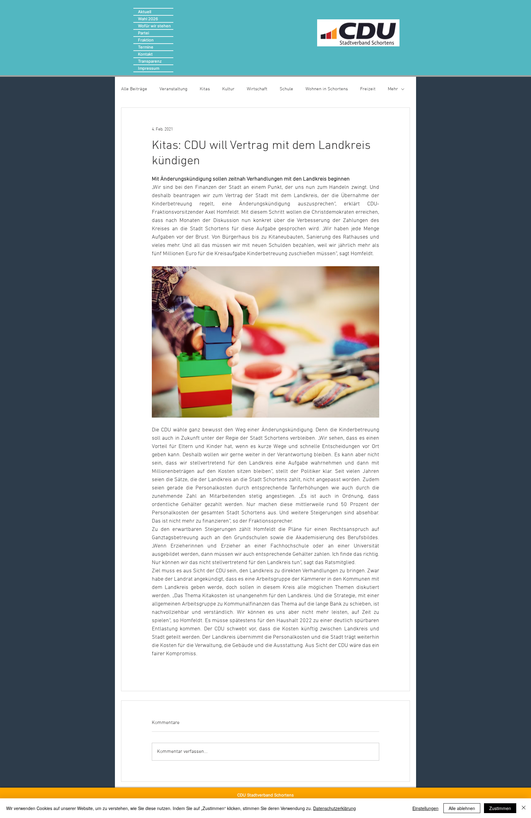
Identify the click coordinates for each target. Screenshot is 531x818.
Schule (286, 89)
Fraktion (146, 39)
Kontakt (145, 54)
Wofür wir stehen (154, 25)
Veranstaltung (173, 89)
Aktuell (144, 11)
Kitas (205, 89)
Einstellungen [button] (425, 808)
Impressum (148, 68)
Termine (145, 47)
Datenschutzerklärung (334, 808)
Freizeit (368, 89)
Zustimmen (500, 808)
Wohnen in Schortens (326, 89)
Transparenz (150, 61)
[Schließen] (523, 808)
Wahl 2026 (148, 18)
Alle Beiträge (134, 89)
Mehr (393, 89)
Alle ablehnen (462, 808)
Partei (143, 32)
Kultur (228, 89)
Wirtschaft (257, 89)
